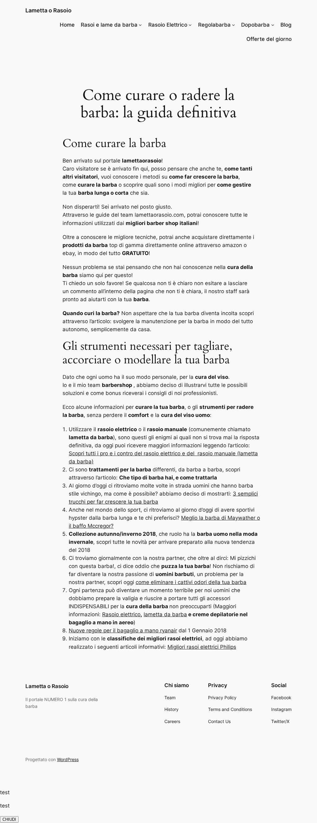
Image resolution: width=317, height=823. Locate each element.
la (146, 614)
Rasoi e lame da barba (109, 25)
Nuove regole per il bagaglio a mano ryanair (123, 630)
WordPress (68, 759)
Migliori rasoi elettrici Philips (201, 647)
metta (155, 614)
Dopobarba (255, 25)
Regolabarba (214, 25)
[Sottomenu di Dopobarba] (272, 24)
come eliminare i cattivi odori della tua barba (191, 582)
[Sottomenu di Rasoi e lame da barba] (140, 24)
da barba (175, 614)
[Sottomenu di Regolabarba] (233, 24)
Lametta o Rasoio (48, 10)
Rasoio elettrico (121, 614)
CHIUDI (9, 819)
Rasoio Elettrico (167, 25)
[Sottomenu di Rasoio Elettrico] (190, 24)
